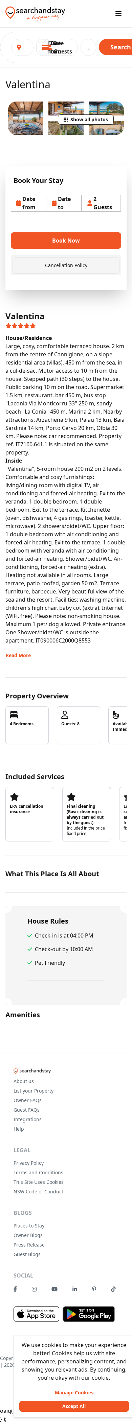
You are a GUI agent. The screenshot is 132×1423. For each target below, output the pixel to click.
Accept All (74, 1406)
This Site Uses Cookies (39, 1182)
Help (19, 1129)
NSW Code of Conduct (38, 1191)
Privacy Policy (29, 1163)
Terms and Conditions (38, 1172)
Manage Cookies (74, 1392)
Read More (18, 655)
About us (24, 1081)
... (88, 47)
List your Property (33, 1090)
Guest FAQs (27, 1110)
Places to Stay (29, 1225)
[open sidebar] (118, 13)
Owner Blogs (28, 1235)
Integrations (28, 1119)
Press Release (29, 1244)
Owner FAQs (28, 1100)
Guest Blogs (27, 1254)
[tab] (66, 265)
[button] (60, 47)
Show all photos (89, 119)
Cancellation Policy (66, 265)
